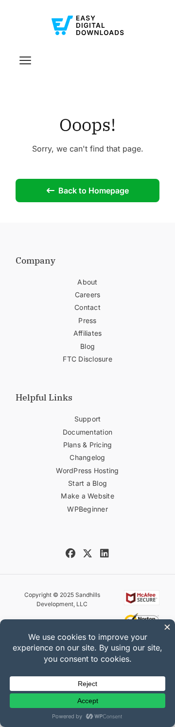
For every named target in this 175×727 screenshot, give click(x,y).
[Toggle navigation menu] (25, 60)
